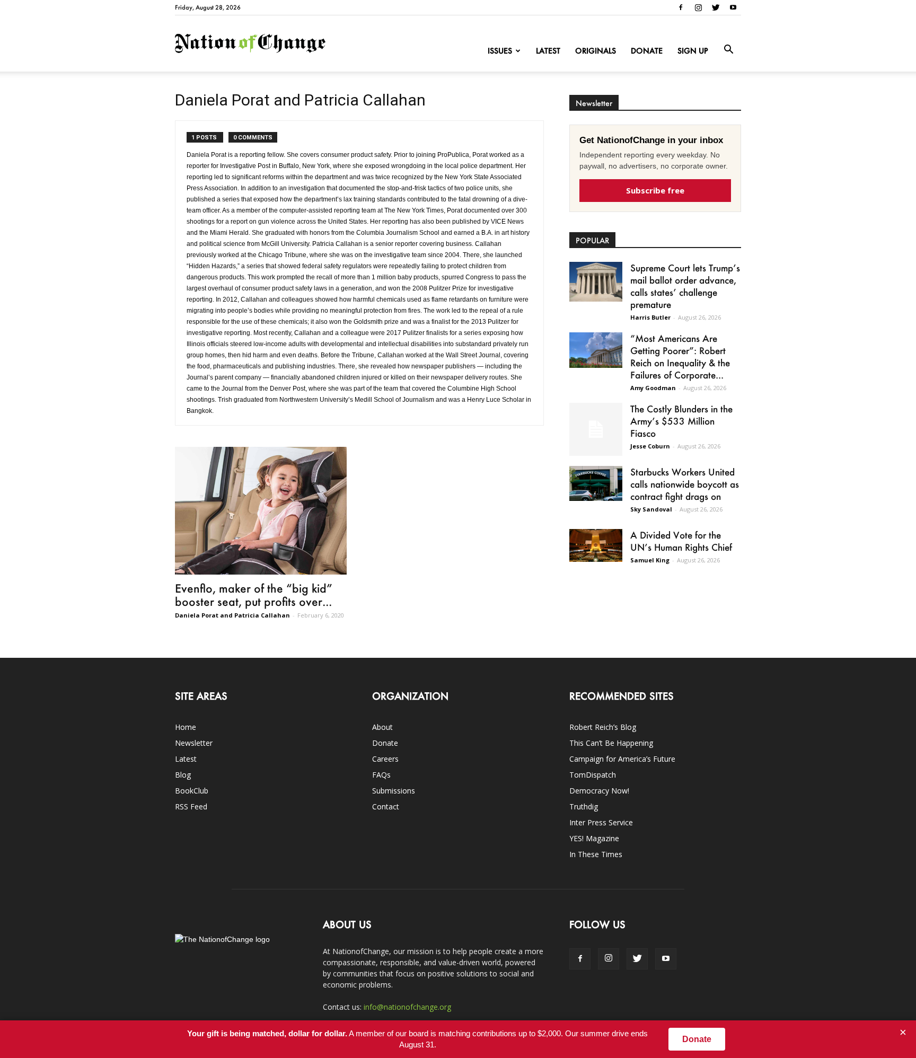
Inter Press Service (601, 822)
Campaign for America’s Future (622, 759)
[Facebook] (681, 7)
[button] (728, 50)
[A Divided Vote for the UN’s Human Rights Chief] (595, 545)
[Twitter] (716, 7)
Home (185, 727)
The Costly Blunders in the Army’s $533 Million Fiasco (681, 421)
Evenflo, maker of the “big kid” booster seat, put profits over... (253, 595)
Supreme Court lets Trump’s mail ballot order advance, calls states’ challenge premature (685, 286)
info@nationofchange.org (407, 1007)
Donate (647, 51)
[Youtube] (733, 7)
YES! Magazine (594, 838)
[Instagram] (698, 7)
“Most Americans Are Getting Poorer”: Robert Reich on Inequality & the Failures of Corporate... (680, 356)
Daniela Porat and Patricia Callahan (232, 615)
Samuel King (650, 560)
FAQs (381, 775)
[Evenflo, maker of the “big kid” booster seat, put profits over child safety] (261, 511)
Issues (500, 51)
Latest (548, 51)
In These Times (595, 854)
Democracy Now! (599, 791)
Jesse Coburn (650, 446)
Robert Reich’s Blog (602, 727)
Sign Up (692, 51)
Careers (385, 759)
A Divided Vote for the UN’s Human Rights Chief (681, 541)
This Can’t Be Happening (611, 743)
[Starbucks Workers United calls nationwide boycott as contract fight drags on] (595, 483)
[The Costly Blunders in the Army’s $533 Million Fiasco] (595, 429)
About (382, 727)
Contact (385, 806)
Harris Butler (650, 317)
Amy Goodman (653, 388)
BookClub (191, 791)
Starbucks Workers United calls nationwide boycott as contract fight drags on (684, 484)
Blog (183, 775)
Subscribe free (655, 190)
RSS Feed (191, 806)
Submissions (393, 791)
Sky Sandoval (651, 509)
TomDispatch (592, 775)
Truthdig (583, 806)
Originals (595, 51)
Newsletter (194, 743)
